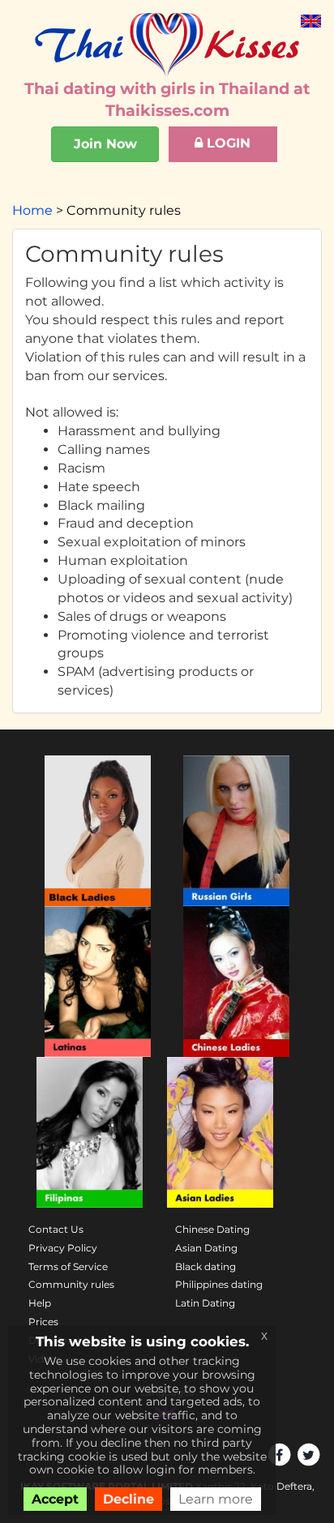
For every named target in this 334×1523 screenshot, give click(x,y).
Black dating (205, 1266)
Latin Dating (205, 1303)
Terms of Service (68, 1266)
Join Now (105, 144)
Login (226, 143)
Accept (55, 1499)
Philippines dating (219, 1284)
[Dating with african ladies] (98, 830)
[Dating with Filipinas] (89, 1132)
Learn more (215, 1499)
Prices (43, 1322)
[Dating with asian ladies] (220, 1132)
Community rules (71, 1284)
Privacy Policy (62, 1248)
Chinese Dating (212, 1229)
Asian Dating (206, 1248)
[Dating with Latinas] (98, 981)
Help (39, 1303)
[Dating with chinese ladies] (236, 981)
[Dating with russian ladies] (236, 830)
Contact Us (56, 1229)
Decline (128, 1499)
